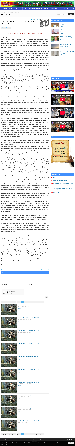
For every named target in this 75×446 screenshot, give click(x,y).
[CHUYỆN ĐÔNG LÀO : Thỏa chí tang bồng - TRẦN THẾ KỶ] (55, 38)
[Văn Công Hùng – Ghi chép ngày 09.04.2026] (9, 412)
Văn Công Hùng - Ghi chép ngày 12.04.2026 (28, 382)
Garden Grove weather (62, 76)
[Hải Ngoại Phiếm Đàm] (37, 3)
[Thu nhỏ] (1, 19)
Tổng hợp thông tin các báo (59, 192)
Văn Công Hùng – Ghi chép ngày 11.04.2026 (28, 395)
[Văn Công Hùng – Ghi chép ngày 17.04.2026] (9, 348)
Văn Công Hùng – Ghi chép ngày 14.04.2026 (28, 369)
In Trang (1, 270)
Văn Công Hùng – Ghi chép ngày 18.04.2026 (28, 330)
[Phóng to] (3, 19)
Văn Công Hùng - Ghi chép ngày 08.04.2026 (28, 420)
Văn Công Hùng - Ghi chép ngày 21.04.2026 (28, 304)
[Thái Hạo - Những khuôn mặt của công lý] (55, 53)
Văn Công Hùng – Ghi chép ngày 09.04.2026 (28, 408)
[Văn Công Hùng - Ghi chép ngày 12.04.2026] (9, 387)
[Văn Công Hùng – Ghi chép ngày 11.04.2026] (9, 400)
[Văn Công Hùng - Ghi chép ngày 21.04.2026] (9, 309)
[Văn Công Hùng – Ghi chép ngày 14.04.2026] (9, 374)
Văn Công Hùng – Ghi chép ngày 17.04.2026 (28, 343)
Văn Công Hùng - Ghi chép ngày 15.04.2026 (28, 356)
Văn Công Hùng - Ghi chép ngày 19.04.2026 (28, 317)
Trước (34, 19)
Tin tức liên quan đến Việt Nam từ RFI (61, 180)
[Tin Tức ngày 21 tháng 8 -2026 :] (55, 31)
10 (27, 301)
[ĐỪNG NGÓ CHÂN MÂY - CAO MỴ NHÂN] (55, 46)
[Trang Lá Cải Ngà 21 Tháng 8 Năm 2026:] (55, 25)
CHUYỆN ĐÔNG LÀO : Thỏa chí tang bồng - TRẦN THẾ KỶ (66, 38)
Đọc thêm (19, 308)
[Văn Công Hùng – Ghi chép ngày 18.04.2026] (9, 335)
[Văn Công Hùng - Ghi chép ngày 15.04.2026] (9, 361)
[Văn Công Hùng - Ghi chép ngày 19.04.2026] (9, 322)
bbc (54, 177)
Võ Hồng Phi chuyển (6, 27)
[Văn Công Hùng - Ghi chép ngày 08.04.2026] (9, 425)
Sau (37, 19)
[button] (17, 8)
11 (30, 301)
